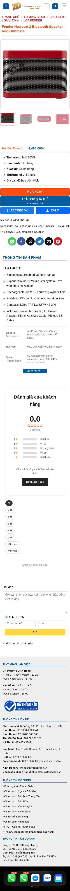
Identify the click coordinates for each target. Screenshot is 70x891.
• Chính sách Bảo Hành (16, 801)
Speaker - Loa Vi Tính (57, 225)
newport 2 (27, 231)
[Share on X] (30, 241)
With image (13, 551)
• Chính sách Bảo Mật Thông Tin (21, 796)
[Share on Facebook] (21, 241)
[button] (6, 6)
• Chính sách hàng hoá (16, 821)
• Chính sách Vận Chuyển (17, 806)
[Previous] (6, 74)
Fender (10, 231)
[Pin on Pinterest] (58, 241)
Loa (18, 231)
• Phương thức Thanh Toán (18, 786)
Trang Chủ (10, 17)
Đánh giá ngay (35, 481)
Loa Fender (33, 20)
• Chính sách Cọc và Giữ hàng (20, 791)
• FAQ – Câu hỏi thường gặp (19, 826)
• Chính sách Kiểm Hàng (17, 811)
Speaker (39, 231)
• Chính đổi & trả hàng (15, 816)
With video (13, 544)
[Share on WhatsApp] (12, 241)
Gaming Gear (34, 17)
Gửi (35, 632)
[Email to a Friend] (49, 241)
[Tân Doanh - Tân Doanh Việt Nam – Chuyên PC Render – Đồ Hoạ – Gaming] (26, 6)
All (9, 503)
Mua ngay (35, 191)
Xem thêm (33, 371)
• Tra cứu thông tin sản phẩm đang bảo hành (28, 831)
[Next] (63, 74)
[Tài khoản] (55, 6)
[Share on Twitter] (39, 241)
